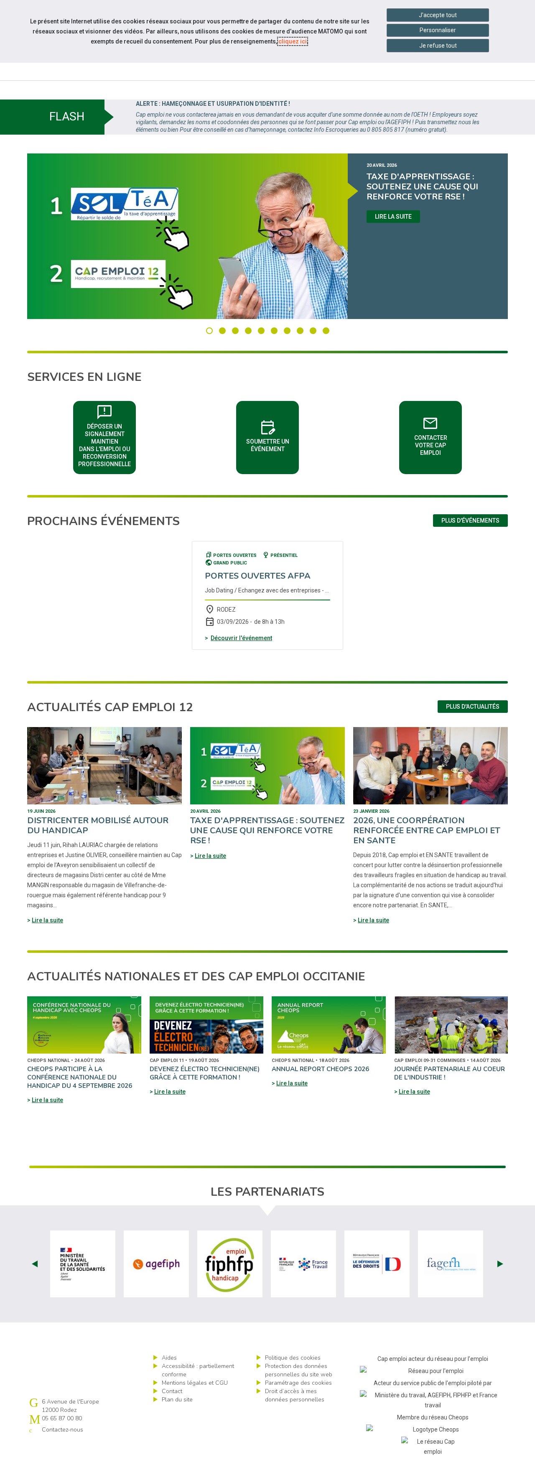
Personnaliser (438, 30)
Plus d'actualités (472, 706)
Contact (172, 1391)
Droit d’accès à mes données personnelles (294, 1395)
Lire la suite (393, 216)
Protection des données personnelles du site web (298, 1370)
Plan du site (177, 1400)
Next (500, 1263)
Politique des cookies (293, 1358)
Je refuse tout (438, 45)
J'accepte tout (438, 15)
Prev (35, 1263)
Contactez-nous (62, 1430)
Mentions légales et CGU (195, 1383)
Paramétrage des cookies (298, 1383)
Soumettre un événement (272, 434)
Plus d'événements (470, 520)
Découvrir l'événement (241, 638)
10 (326, 330)
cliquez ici (292, 41)
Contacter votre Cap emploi (438, 434)
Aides (169, 1358)
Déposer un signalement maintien (107, 434)
